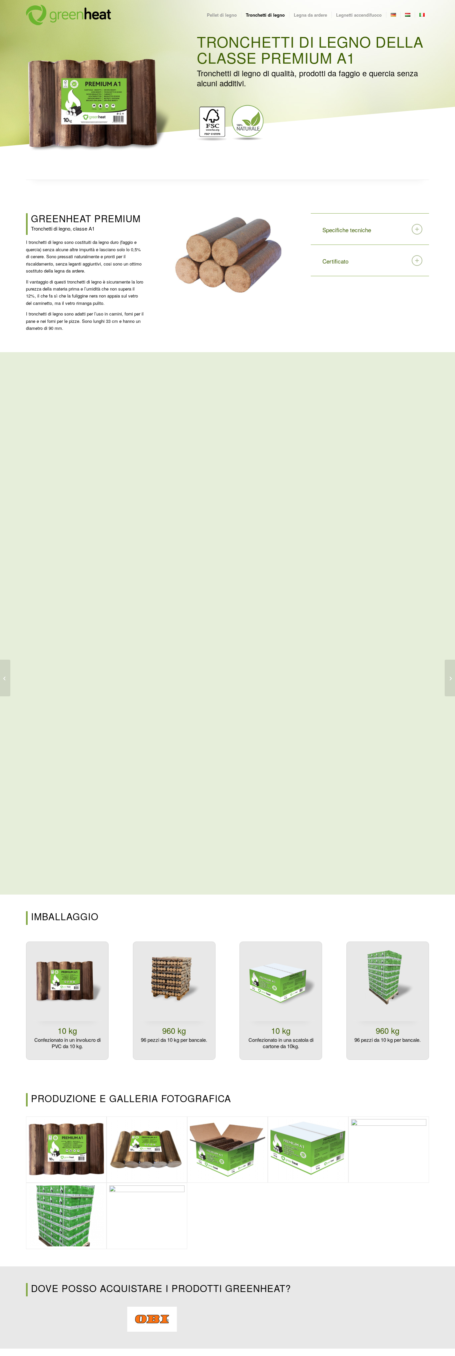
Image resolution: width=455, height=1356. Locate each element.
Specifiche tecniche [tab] (346, 230)
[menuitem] (222, 15)
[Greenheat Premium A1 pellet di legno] (5, 678)
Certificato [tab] (335, 261)
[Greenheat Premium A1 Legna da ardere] (450, 678)
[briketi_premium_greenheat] (228, 253)
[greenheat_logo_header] (68, 15)
